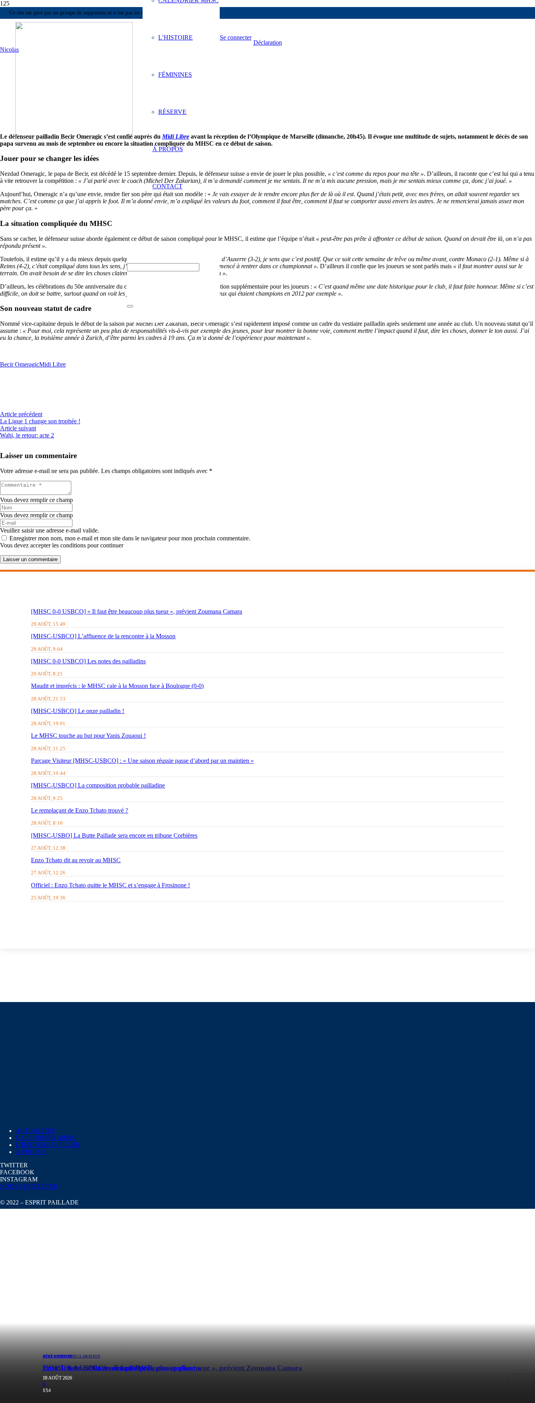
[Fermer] (130, 306)
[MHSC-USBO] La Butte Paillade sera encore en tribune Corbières (114, 835)
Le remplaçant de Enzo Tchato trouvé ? (79, 810)
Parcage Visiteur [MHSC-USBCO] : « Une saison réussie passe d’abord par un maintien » (142, 760)
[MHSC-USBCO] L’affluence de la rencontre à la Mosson (103, 636)
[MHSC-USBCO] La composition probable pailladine (98, 785)
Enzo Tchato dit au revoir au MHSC (76, 860)
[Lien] (74, 137)
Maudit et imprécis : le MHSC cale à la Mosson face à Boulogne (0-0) (117, 686)
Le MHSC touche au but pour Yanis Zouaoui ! (88, 735)
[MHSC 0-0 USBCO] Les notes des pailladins (88, 661)
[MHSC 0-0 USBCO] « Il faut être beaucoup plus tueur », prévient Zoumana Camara (136, 611)
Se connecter (235, 37)
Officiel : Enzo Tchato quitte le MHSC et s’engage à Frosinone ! (110, 885)
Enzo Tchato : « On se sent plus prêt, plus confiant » (122, 1368)
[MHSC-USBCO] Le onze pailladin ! (77, 711)
